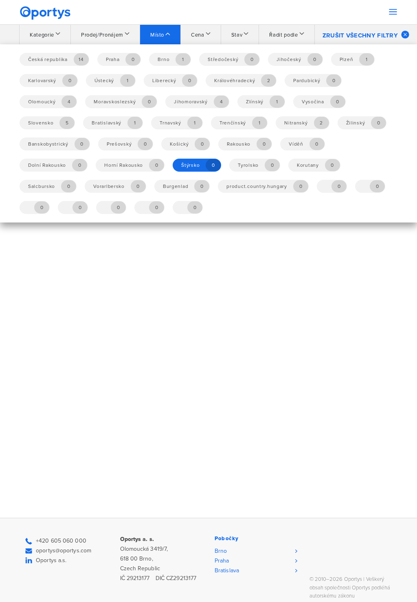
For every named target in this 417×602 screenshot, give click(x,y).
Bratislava (227, 570)
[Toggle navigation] (392, 11)
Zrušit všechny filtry (360, 35)
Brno (221, 550)
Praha (222, 560)
